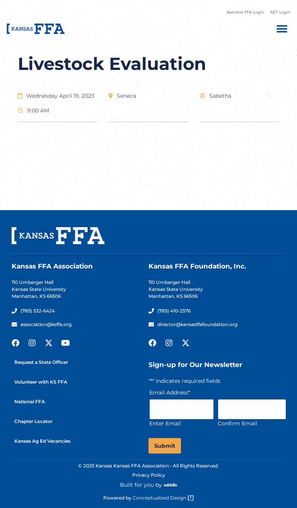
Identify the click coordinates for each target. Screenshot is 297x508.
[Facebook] (15, 343)
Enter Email (165, 423)
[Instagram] (32, 343)
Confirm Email (237, 423)
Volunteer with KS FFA (40, 382)
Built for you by (141, 484)
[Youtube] (65, 343)
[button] (281, 28)
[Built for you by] (171, 485)
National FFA (29, 401)
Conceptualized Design (160, 498)
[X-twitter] (49, 343)
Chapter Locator (33, 421)
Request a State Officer (41, 362)
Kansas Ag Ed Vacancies (42, 441)
